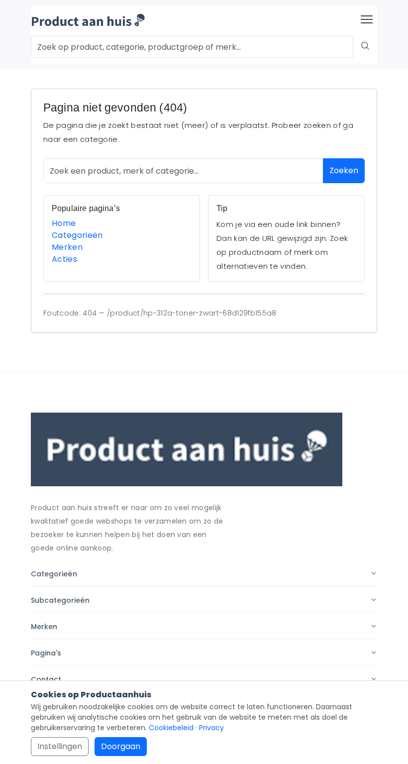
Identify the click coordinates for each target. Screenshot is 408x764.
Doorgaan (120, 746)
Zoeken (343, 170)
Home (64, 223)
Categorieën (77, 235)
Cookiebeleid (171, 728)
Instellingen (59, 746)
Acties (64, 259)
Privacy (211, 728)
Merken (67, 247)
